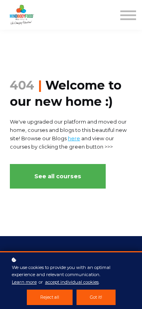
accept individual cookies (72, 282)
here (74, 138)
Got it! (96, 297)
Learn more (24, 282)
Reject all (49, 297)
